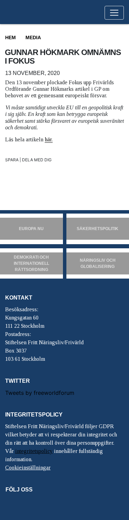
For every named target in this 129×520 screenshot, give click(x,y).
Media (33, 37)
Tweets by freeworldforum (39, 392)
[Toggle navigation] (114, 13)
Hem (10, 37)
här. (49, 139)
